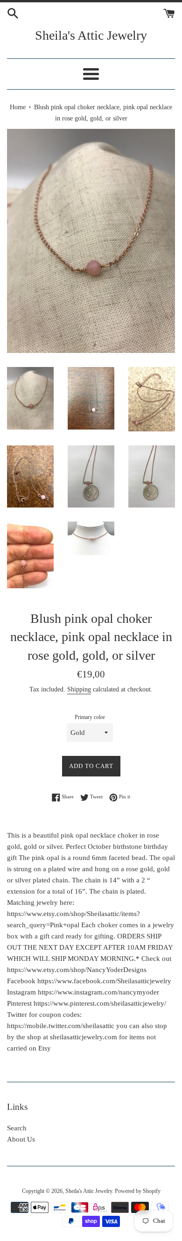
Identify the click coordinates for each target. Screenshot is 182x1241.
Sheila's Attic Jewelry (91, 35)
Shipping (79, 689)
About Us (21, 1139)
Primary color (90, 717)
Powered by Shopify (138, 1191)
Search (17, 1128)
